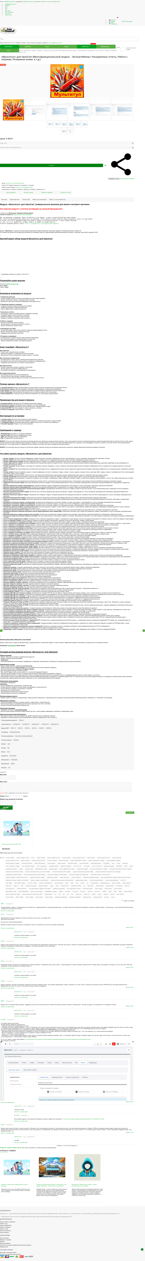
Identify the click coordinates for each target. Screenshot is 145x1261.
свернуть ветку (129, 927)
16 (28, 185)
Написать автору (19, 183)
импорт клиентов (25, 860)
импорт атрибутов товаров (12, 863)
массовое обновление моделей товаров (83, 871)
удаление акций (53, 869)
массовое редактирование (96, 880)
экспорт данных (51, 863)
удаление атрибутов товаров (37, 877)
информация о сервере (51, 891)
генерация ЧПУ (65, 885)
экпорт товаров (29, 897)
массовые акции (59, 883)
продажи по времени (66, 866)
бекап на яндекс (128, 891)
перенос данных (127, 883)
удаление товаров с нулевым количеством (17, 877)
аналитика (125, 863)
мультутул (75, 891)
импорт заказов (91, 857)
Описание (4, 199)
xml (59, 894)
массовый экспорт (72, 863)
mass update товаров (19, 883)
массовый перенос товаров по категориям (40, 888)
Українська (114, 24)
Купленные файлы (5, 1243)
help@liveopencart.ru (9, 1)
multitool (104, 891)
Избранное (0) (4, 1246)
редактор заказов (43, 885)
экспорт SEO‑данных (27, 863)
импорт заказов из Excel (103, 857)
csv (87, 883)
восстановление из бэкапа (74, 888)
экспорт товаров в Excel (22, 857)
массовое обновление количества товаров (120, 869)
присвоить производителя (45, 883)
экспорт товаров (10, 857)
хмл (64, 894)
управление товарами (82, 869)
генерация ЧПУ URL (76, 885)
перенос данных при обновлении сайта (32, 894)
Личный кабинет (4, 1238)
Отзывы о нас (3, 1223)
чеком (50, 42)
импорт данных (62, 863)
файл (110, 891)
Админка (39, 50)
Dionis (2, 914)
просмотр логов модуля (37, 891)
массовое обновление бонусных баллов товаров (37, 871)
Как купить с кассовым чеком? (8, 1252)
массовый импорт (84, 863)
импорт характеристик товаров (96, 860)
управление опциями (52, 877)
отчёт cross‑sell (77, 866)
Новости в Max (4, 1229)
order (22, 885)
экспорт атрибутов (76, 877)
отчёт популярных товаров (12, 866)
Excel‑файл (106, 863)
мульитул (82, 891)
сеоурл (99, 894)
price (77, 883)
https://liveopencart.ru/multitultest (23, 214)
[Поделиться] (121, 177)
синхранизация (48, 894)
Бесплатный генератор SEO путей (11, 844)
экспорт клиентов (116, 857)
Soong (3, 961)
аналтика (106, 897)
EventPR (3, 1019)
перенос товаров (116, 883)
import (66, 883)
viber (29, 1)
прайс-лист (8, 885)
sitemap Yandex (110, 885)
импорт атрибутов (64, 877)
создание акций (29, 869)
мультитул (67, 891)
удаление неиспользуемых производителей (62, 880)
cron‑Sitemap (119, 885)
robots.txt (127, 885)
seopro (51, 885)
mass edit (123, 880)
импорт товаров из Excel (53, 857)
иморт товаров (19, 897)
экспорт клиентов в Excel (12, 860)
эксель (33, 857)
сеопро (93, 894)
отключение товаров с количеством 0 (100, 874)
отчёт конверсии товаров (28, 866)
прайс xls (16, 885)
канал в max (8, 15)
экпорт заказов (49, 897)
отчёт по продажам (41, 866)
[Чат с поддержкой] (142, 1249)
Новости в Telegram (5, 1227)
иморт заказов (39, 897)
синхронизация (94, 883)
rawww (3, 941)
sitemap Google (99, 885)
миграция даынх (98, 897)
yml (68, 894)
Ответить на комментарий (7, 910)
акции (131, 866)
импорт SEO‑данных (40, 863)
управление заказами (31, 885)
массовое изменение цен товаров (98, 869)
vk (46, 1)
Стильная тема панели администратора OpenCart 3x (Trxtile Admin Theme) (83, 1119)
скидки (21, 869)
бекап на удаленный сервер (13, 894)
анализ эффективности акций (66, 869)
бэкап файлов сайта (11, 891)
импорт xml (86, 894)
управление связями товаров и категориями (17, 880)
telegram (25, 1)
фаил (115, 891)
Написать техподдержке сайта (24, 187)
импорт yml (78, 894)
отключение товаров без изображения (78, 874)
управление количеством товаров (14, 871)
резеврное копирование (61, 897)
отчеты (113, 897)
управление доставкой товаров (14, 874)
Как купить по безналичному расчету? (10, 1254)
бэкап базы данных (88, 888)
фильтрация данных (96, 863)
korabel (3, 981)
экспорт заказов (66, 857)
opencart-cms (18, 931)
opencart (106, 894)
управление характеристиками (91, 877)
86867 (3, 903)
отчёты (118, 863)
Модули (34, 50)
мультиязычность (10, 888)
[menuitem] (114, 179)
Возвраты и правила (5, 1239)
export (72, 883)
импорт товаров (41, 857)
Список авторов (4, 1232)
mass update (9, 883)
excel (113, 863)
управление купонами (11, 869)
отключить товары (32, 883)
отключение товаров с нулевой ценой (57, 874)
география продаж (53, 866)
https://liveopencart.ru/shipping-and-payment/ (42, 223)
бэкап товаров (98, 888)
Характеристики (14, 199)
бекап (120, 891)
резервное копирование (59, 888)
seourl (57, 885)
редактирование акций (41, 869)
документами (58, 42)
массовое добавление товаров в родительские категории (115, 877)
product (82, 883)
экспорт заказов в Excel (79, 857)
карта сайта (90, 885)
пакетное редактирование (111, 880)
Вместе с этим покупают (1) (57, 199)
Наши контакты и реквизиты (7, 1221)
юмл (72, 894)
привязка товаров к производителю (40, 880)
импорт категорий (63, 860)
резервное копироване (75, 897)
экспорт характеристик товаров (78, 860)
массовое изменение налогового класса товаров (108, 871)
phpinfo (61, 891)
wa (31, 1)
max (34, 1)
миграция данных (105, 883)
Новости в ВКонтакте (5, 1225)
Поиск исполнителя (5, 1230)
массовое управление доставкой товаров (34, 874)
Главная (118, 47)
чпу (84, 885)
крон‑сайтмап (120, 894)
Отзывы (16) (26, 199)
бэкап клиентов (118, 888)
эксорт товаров (10, 897)
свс (55, 894)
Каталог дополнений (24, 50)
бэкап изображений (23, 891)
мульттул (90, 891)
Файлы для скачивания (39, 199)
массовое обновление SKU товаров (61, 871)
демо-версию (12, 645)
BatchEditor (119, 866)
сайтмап (112, 894)
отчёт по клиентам (96, 866)
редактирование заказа (81, 880)
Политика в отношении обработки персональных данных (15, 1245)
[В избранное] (105, 165)
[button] (120, 21)
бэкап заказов (108, 888)
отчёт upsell (87, 866)
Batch (126, 866)
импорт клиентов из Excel (38, 860)
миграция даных (87, 897)
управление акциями (109, 866)
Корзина (2, 1241)
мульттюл (97, 891)
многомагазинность (22, 888)
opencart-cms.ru (10, 183)
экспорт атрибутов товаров (113, 860)
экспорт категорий (52, 860)
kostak (3, 1124)
